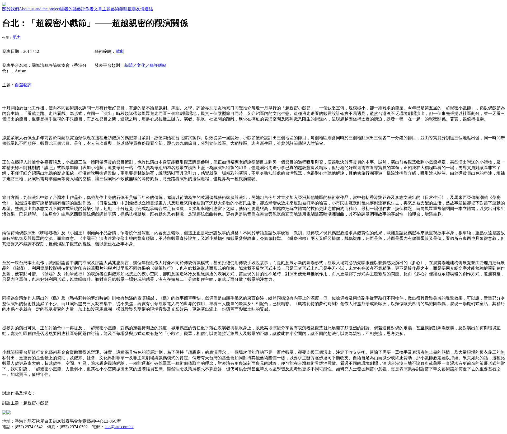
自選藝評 (23, 85)
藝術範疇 (119, 9)
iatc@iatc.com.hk (119, 426)
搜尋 (132, 9)
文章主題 (102, 9)
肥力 (16, 37)
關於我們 (10, 9)
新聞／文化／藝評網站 (145, 65)
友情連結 (144, 9)
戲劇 (120, 51)
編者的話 (68, 9)
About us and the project (39, 9)
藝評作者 (85, 9)
